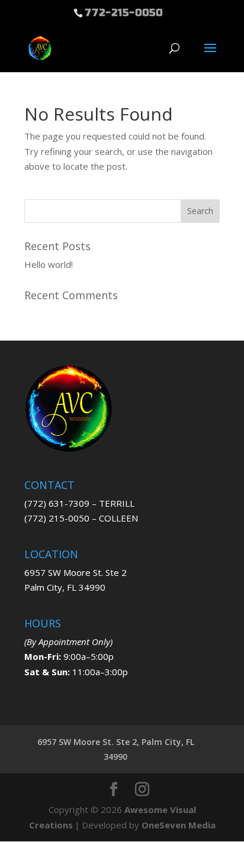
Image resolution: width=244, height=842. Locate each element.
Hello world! (48, 264)
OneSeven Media (179, 825)
